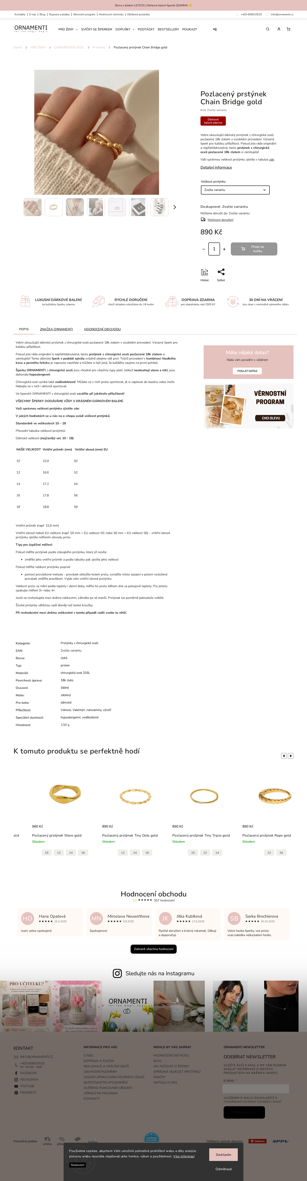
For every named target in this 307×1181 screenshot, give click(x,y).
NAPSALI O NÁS (165, 1082)
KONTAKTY (20, 14)
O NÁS (32, 14)
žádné (65, 688)
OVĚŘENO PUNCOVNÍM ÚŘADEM (108, 1088)
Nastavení (77, 1165)
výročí (107, 710)
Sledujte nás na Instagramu (160, 973)
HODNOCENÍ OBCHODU (171, 1055)
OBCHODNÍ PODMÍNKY (100, 1072)
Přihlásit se (244, 1112)
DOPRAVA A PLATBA (59, 14)
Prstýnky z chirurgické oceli (79, 643)
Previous (283, 756)
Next (291, 756)
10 (30, 853)
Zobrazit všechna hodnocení (153, 949)
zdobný (66, 695)
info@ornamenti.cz (36, 1057)
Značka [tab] (56, 329)
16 (67, 853)
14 (54, 853)
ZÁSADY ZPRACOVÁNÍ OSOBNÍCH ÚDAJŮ (114, 1077)
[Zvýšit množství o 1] (224, 249)
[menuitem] (69, 29)
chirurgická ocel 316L (75, 673)
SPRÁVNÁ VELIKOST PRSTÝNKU (177, 1072)
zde (271, 159)
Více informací (183, 1156)
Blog (42, 14)
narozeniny (94, 710)
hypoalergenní (70, 717)
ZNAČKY (159, 1077)
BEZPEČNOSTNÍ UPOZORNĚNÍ (105, 1082)
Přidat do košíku (257, 249)
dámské (66, 702)
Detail (73, 829)
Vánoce (66, 710)
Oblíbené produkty (138, 14)
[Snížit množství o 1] (204, 249)
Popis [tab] (24, 329)
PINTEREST (28, 1093)
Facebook (28, 1073)
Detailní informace (216, 167)
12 (42, 853)
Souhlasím (223, 1154)
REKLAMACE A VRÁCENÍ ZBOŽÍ (106, 1066)
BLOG (158, 1061)
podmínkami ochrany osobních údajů (252, 1102)
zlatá (64, 658)
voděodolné (90, 717)
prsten (65, 665)
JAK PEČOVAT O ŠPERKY (171, 1066)
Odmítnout (224, 1169)
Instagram (29, 1079)
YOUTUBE (27, 1086)
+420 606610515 (32, 1063)
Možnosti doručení (220, 220)
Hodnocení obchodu (111, 14)
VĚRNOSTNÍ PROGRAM (84, 14)
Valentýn (79, 710)
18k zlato (67, 680)
